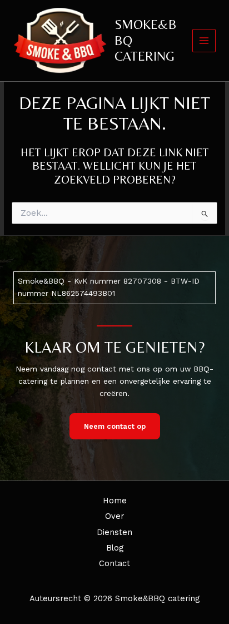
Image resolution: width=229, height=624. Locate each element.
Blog (114, 548)
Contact (114, 563)
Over (114, 516)
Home (115, 501)
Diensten (114, 532)
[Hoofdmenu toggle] (204, 41)
